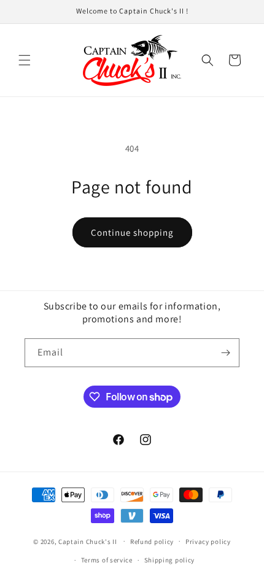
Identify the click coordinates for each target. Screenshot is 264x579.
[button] (24, 60)
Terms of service (107, 560)
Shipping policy (169, 560)
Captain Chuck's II (87, 541)
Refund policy (152, 541)
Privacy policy (208, 541)
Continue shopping (132, 232)
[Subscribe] (225, 352)
